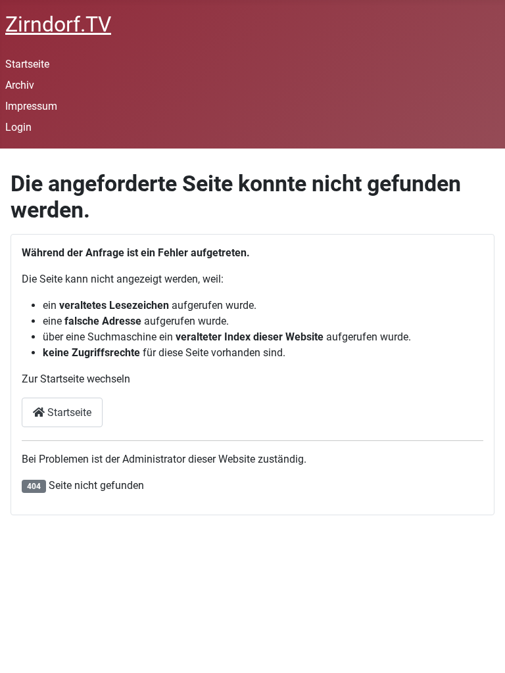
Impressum (31, 106)
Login (18, 127)
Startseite (27, 64)
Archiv (19, 85)
